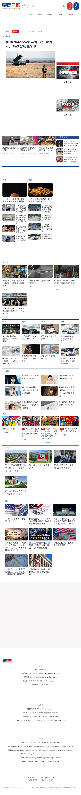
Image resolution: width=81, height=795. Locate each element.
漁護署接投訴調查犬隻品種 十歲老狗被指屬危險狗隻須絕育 (13, 283)
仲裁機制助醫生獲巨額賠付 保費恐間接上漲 (9, 361)
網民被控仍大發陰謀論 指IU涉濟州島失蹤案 (30, 405)
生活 (4, 321)
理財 (63, 321)
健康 (24, 321)
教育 (43, 321)
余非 (25, 440)
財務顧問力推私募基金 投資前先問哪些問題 (68, 361)
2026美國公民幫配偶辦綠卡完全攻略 (63, 543)
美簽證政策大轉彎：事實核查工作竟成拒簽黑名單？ (40, 571)
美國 (31, 14)
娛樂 (7, 371)
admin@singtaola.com (51, 742)
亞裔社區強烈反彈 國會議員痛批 (10, 148)
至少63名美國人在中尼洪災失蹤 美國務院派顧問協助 (47, 209)
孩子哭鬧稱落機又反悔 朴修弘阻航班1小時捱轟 (30, 390)
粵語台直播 (69, 6)
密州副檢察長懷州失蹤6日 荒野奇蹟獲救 (21, 238)
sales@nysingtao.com (51, 673)
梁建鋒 (6, 432)
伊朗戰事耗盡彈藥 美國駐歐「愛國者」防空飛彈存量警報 (29, 44)
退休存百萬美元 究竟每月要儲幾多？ (68, 338)
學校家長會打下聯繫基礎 (48, 357)
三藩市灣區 (25, 154)
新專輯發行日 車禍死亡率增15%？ (29, 337)
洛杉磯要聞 (47, 154)
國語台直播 (75, 6)
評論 (4, 413)
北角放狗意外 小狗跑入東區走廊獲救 (39, 281)
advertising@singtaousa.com (48, 713)
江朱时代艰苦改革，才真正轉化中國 (68, 429)
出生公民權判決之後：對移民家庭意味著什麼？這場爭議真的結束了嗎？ (64, 521)
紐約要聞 (9, 154)
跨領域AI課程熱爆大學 (48, 337)
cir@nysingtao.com (51, 681)
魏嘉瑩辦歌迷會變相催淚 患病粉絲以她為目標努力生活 (67, 392)
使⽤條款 (42, 780)
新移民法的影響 (8, 428)
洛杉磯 (41, 154)
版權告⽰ (50, 780)
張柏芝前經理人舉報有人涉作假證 (67, 403)
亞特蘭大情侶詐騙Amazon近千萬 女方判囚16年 (21, 230)
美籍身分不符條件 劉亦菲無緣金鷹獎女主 (67, 378)
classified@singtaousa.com (48, 716)
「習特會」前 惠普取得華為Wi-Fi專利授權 (47, 228)
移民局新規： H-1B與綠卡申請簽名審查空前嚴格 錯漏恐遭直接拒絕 (40, 521)
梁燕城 (64, 435)
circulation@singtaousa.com (55, 720)
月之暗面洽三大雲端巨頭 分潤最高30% (47, 236)
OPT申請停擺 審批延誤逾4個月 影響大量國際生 (71, 151)
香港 (5, 289)
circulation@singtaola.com (64, 750)
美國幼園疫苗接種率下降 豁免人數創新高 (29, 358)
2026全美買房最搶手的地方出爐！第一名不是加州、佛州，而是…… (16, 468)
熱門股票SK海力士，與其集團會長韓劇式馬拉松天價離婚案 (30, 432)
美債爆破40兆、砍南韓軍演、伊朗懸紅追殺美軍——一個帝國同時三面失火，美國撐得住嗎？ (49, 433)
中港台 (50, 14)
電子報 (21, 14)
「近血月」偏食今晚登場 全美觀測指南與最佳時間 (13, 200)
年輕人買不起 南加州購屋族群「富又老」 (46, 148)
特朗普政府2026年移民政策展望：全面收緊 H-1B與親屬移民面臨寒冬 (15, 571)
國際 (40, 14)
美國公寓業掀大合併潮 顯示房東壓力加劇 (64, 466)
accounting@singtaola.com (52, 754)
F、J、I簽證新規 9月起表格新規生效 (15, 519)
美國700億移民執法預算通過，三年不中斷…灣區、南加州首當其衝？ (39, 545)
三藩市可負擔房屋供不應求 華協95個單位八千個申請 (71, 159)
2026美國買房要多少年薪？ (39, 466)
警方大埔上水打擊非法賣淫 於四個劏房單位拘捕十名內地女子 (13, 311)
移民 (7, 501)
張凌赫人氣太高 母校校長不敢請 (30, 377)
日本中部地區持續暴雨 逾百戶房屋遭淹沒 (47, 218)
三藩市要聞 (32, 154)
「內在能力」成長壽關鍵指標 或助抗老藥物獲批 (21, 209)
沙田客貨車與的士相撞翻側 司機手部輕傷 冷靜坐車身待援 (65, 283)
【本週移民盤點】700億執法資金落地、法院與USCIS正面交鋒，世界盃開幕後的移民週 (15, 546)
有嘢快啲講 (46, 442)
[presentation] (30, 64)
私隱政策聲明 (32, 780)
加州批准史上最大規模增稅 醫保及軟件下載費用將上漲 (71, 143)
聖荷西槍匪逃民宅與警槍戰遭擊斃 (28, 148)
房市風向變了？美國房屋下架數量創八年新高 (15, 492)
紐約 (5, 154)
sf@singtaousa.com (47, 709)
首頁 (11, 14)
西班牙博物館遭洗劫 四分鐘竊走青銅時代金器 (40, 200)
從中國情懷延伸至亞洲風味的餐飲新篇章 (9, 338)
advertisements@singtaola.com (62, 746)
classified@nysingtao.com (48, 677)
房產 (7, 447)
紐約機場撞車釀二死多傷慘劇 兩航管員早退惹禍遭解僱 (21, 219)
